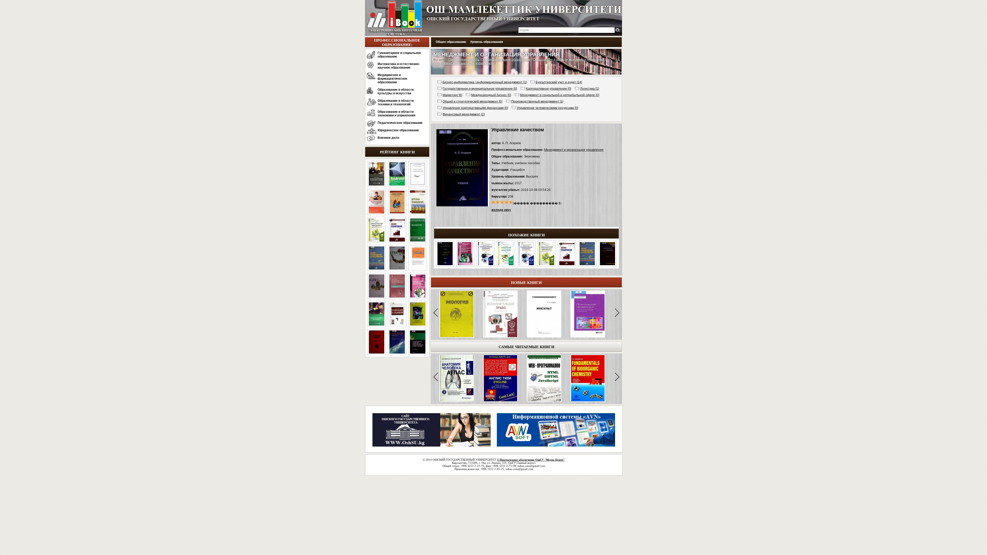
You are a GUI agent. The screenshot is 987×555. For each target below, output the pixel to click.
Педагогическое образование (400, 123)
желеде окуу (501, 210)
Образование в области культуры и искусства (396, 91)
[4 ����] (507, 201)
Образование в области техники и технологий (396, 102)
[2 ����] (498, 201)
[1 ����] (493, 201)
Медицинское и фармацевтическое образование (392, 78)
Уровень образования (486, 42)
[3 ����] (502, 201)
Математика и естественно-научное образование (399, 65)
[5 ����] (511, 201)
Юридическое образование (398, 130)
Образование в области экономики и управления (396, 113)
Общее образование (451, 42)
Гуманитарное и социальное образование (399, 54)
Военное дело (388, 138)
